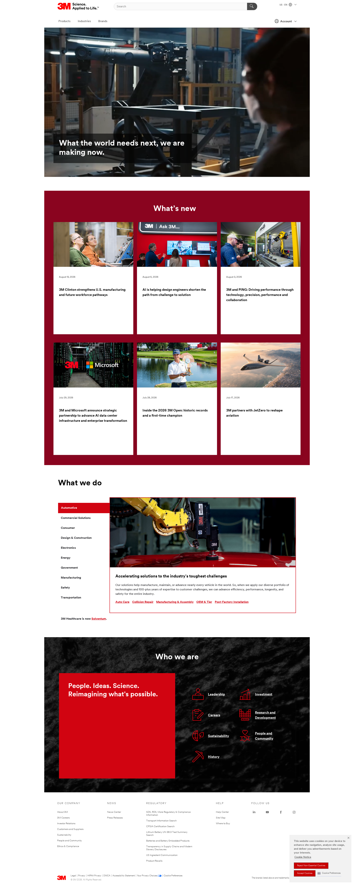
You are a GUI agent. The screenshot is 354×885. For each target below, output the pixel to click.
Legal (73, 876)
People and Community (69, 840)
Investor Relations (66, 823)
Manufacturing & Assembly (175, 602)
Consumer (68, 528)
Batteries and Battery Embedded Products (168, 841)
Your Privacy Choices (147, 876)
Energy (65, 557)
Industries (84, 21)
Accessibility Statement (123, 876)
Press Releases (115, 818)
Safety (65, 587)
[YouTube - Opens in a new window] (267, 812)
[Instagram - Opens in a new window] (294, 812)
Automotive (69, 508)
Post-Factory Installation (232, 602)
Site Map (220, 818)
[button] (329, 873)
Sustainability (218, 736)
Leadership (216, 694)
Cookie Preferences (173, 876)
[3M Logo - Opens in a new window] (78, 6)
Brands (102, 21)
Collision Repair (142, 602)
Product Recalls (154, 861)
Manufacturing (71, 577)
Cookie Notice (302, 857)
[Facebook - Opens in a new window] (281, 812)
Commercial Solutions (76, 518)
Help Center (222, 812)
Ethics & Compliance (68, 846)
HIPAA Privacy (94, 876)
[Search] (252, 6)
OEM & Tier (204, 602)
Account (286, 21)
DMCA (106, 876)
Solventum (98, 618)
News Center (114, 812)
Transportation (71, 597)
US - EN (284, 5)
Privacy (81, 876)
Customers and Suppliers (70, 829)
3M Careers (63, 818)
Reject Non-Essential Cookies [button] (311, 866)
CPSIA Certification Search (160, 826)
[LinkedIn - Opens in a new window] (254, 812)
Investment (263, 694)
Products (64, 21)
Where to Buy (223, 823)
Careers (214, 715)
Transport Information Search (161, 821)
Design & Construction (76, 538)
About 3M (62, 812)
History (213, 757)
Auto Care (122, 602)
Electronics (68, 548)
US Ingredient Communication (162, 855)
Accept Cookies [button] (304, 873)
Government (69, 567)
